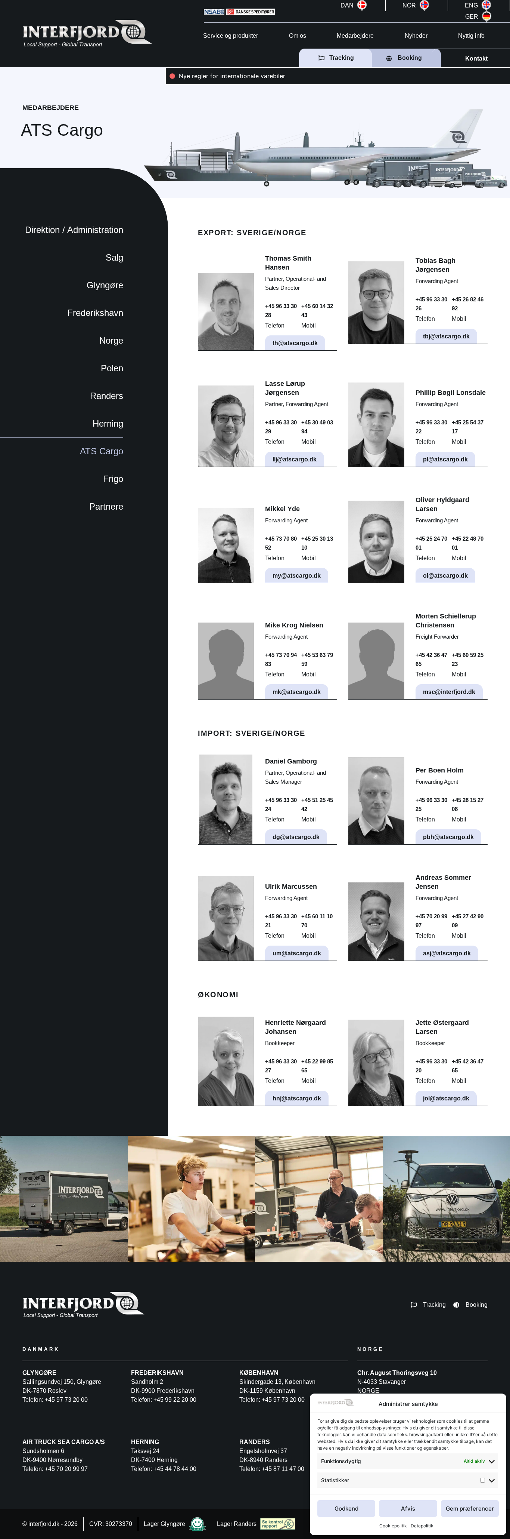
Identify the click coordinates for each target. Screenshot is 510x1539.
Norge (111, 340)
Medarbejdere (355, 36)
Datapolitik (422, 1526)
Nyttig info (471, 36)
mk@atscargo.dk (297, 692)
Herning (108, 423)
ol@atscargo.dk (445, 575)
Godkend (346, 1508)
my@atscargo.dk (297, 575)
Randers (106, 396)
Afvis (408, 1508)
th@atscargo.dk (295, 343)
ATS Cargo (101, 451)
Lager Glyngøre (164, 1524)
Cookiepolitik (393, 1526)
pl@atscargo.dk (445, 459)
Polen (112, 368)
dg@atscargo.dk (296, 837)
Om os (297, 36)
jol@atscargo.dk (446, 1098)
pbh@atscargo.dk (448, 837)
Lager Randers (236, 1524)
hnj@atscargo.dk (297, 1098)
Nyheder (416, 36)
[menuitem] (355, 5)
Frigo (113, 479)
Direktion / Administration (74, 230)
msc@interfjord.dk (449, 692)
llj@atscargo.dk (295, 459)
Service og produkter (230, 36)
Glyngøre (105, 285)
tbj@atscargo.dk (446, 336)
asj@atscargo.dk (447, 953)
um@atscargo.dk (297, 953)
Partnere (106, 506)
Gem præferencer (470, 1508)
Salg (114, 257)
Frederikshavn (95, 313)
